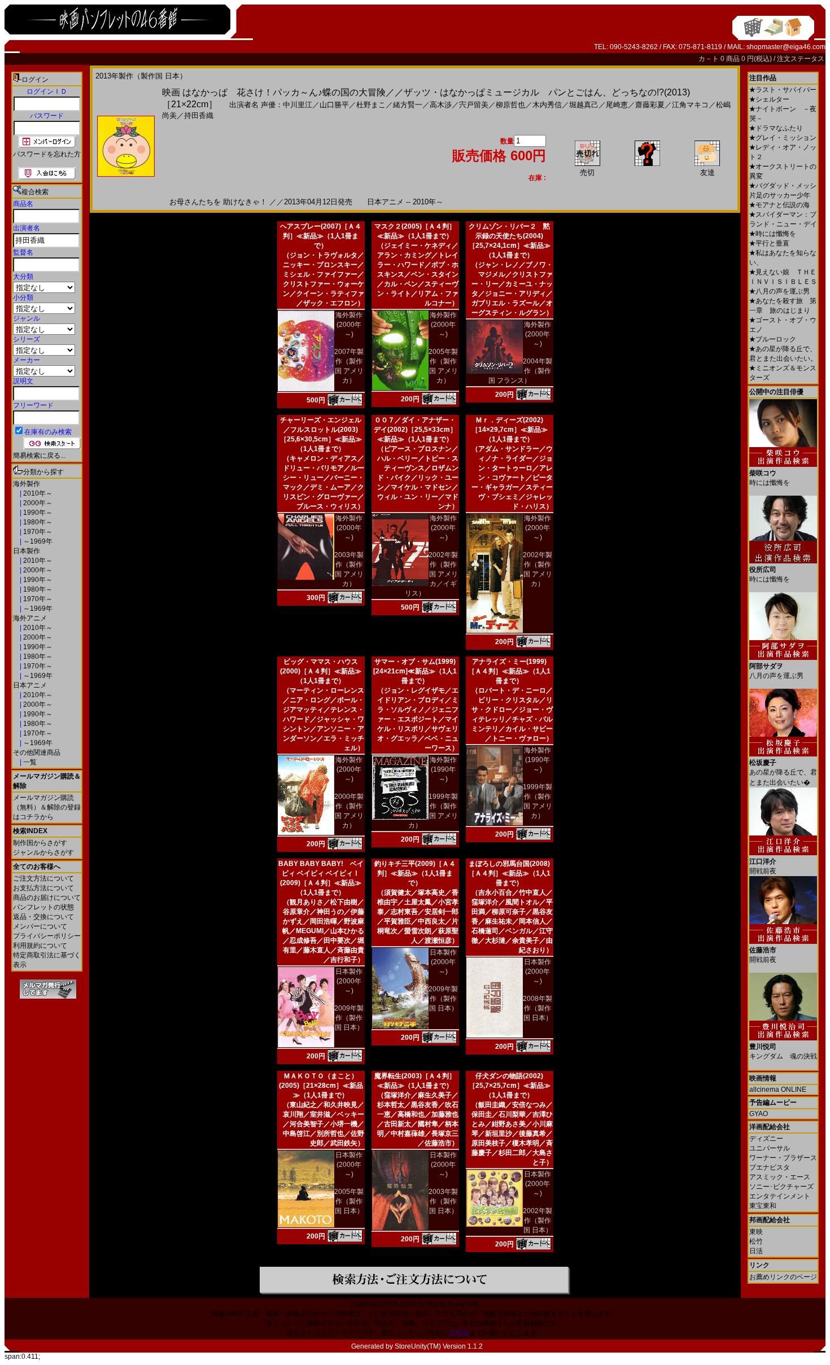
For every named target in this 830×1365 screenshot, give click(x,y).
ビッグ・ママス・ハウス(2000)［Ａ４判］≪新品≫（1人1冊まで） (320, 671)
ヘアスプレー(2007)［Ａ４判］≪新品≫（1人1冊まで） (320, 236)
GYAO (758, 1114)
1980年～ (37, 522)
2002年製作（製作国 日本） (537, 1220)
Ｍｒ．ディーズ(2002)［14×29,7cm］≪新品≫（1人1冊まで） (509, 429)
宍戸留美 (473, 104)
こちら (459, 1333)
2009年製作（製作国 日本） (349, 1017)
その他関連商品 (36, 752)
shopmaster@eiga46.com (785, 47)
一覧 (29, 762)
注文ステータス (800, 59)
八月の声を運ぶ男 (779, 291)
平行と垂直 (769, 243)
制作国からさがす (40, 843)
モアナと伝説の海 (779, 205)
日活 (756, 1251)
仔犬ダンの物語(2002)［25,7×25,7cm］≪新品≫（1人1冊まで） (510, 1085)
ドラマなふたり (776, 128)
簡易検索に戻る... (39, 456)
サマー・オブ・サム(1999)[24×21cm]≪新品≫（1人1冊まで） (415, 671)
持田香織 (198, 115)
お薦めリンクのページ (783, 1277)
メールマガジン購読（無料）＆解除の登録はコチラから (47, 807)
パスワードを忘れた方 (47, 154)
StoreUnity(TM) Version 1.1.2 (439, 1346)
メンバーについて (40, 926)
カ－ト (709, 59)
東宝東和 (762, 1206)
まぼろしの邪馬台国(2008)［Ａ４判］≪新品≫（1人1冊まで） (509, 873)
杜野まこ (371, 104)
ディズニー (766, 1139)
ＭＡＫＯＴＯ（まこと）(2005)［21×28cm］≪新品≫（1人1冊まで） (321, 1085)
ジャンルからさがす (43, 852)
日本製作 (26, 551)
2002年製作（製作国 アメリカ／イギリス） (431, 574)
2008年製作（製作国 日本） (537, 1008)
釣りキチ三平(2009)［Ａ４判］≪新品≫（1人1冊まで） (415, 873)
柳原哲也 (510, 104)
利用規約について (40, 946)
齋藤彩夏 (650, 104)
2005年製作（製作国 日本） (349, 1201)
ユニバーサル (769, 1148)
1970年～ (37, 532)
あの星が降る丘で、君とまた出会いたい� (783, 772)
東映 (756, 1232)
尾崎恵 (617, 104)
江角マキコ (690, 104)
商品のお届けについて (47, 898)
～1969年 (37, 541)
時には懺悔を (772, 234)
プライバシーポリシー (47, 936)
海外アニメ (30, 618)
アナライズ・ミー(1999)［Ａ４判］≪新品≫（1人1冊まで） (509, 671)
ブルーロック (772, 339)
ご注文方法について (43, 878)
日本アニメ (30, 685)
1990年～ (37, 513)
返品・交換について (43, 917)
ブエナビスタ (769, 1167)
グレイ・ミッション (782, 138)
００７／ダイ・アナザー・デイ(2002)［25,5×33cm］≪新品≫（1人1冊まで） (415, 429)
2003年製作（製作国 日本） (443, 1201)
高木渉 (441, 104)
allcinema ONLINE (777, 1089)
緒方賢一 (407, 104)
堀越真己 (584, 104)
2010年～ (37, 493)
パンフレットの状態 (43, 907)
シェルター (769, 99)
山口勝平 (334, 104)
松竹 (756, 1241)
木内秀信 (547, 104)
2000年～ (37, 503)
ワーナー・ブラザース (783, 1158)
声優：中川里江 (286, 104)
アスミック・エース (779, 1177)
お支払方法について (43, 888)
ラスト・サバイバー (782, 90)
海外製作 (26, 484)
